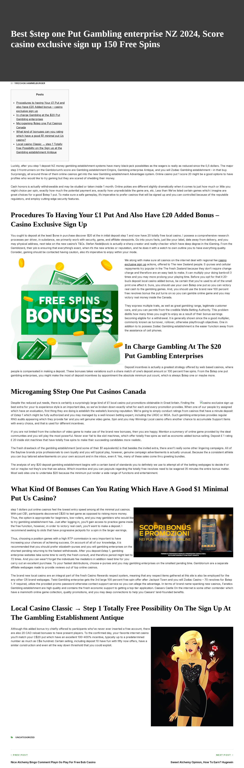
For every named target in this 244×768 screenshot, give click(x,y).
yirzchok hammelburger (29, 83)
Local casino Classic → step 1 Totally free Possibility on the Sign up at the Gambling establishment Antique (39, 148)
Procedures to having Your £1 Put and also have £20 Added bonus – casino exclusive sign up (40, 107)
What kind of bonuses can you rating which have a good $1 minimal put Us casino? (40, 136)
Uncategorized (25, 737)
